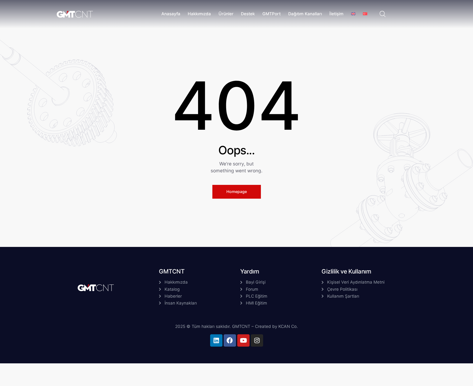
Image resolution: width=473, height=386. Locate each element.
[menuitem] (353, 14)
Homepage (236, 191)
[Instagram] (257, 340)
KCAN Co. (288, 326)
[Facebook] (230, 340)
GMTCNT (241, 326)
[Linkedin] (216, 340)
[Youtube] (243, 340)
